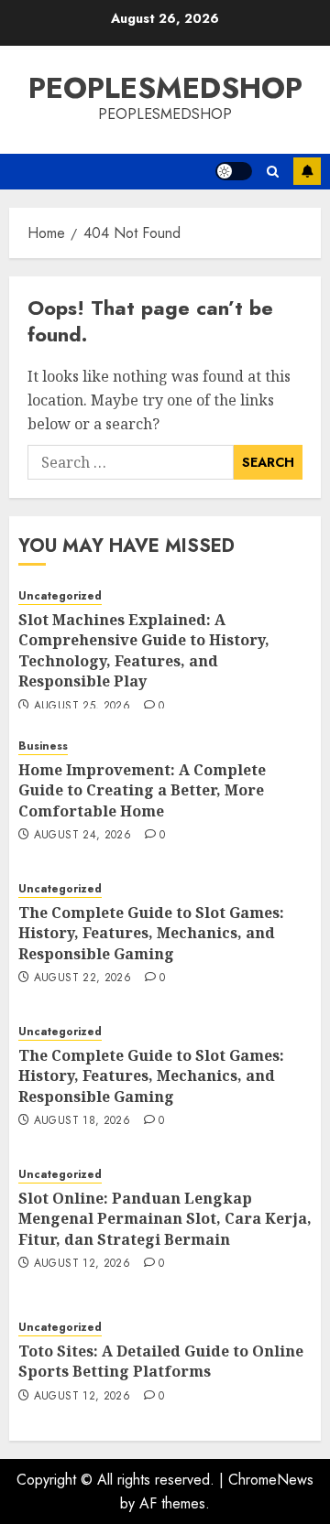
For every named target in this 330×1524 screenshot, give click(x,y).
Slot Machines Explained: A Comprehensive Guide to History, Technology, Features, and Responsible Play (144, 650)
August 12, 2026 (82, 1264)
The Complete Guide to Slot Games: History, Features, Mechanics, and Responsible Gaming (151, 933)
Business (43, 746)
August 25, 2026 (82, 706)
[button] (272, 171)
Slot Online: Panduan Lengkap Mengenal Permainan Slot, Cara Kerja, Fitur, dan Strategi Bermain (165, 1218)
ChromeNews (271, 1479)
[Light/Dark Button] (233, 171)
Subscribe (307, 171)
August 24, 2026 (82, 835)
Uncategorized (60, 596)
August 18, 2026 (82, 1121)
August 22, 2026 (82, 978)
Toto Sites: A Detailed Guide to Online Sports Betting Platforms (160, 1361)
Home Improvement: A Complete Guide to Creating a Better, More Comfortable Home (142, 790)
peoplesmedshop (165, 88)
